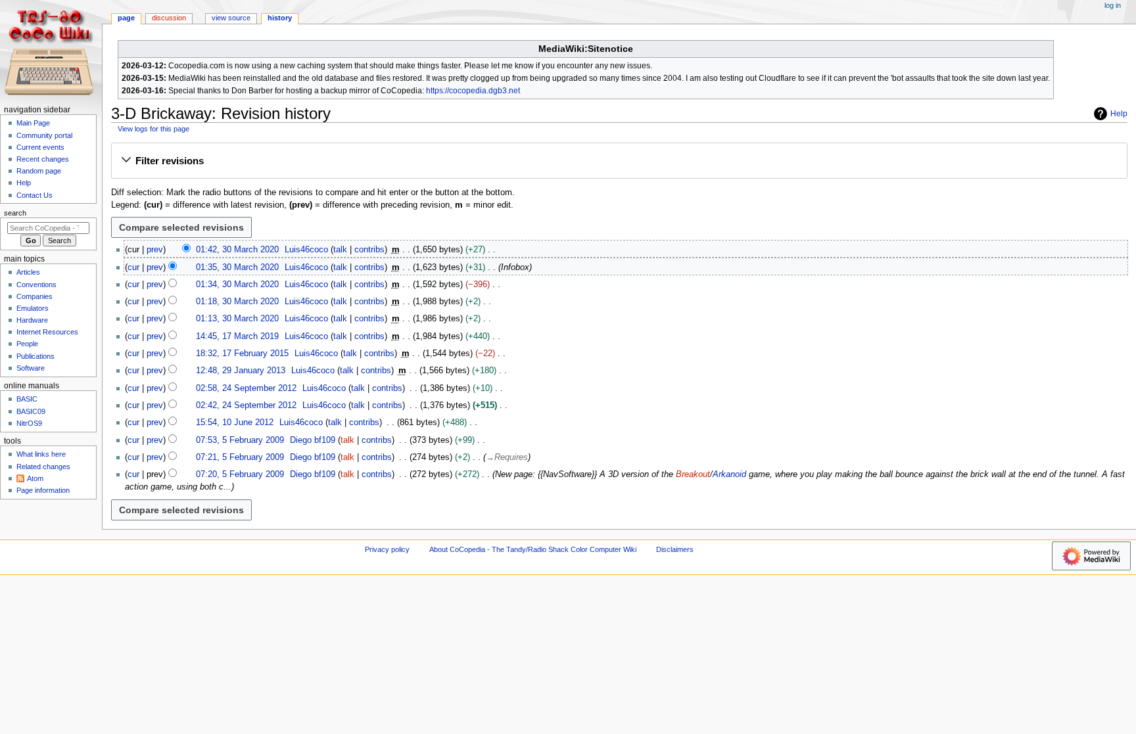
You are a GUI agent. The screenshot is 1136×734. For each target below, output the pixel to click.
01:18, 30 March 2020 (237, 301)
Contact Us (34, 195)
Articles (28, 272)
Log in (1112, 5)
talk (340, 249)
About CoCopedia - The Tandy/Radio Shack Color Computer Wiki (532, 549)
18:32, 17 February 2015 (242, 353)
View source (231, 18)
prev (155, 249)
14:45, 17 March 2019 (237, 336)
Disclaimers (675, 549)
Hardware (32, 320)
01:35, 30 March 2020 (237, 267)
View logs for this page (153, 129)
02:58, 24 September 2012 (246, 388)
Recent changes (42, 159)
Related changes (43, 466)
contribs (369, 249)
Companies (34, 296)
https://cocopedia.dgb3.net (473, 90)
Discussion (169, 18)
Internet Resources (47, 332)
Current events (40, 147)
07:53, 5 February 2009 (240, 440)
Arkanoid (729, 474)
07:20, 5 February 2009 (240, 474)
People (27, 344)
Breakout (693, 474)
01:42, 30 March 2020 (237, 249)
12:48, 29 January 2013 (240, 370)
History (280, 18)
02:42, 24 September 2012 (246, 405)
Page (126, 18)
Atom (35, 478)
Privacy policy (387, 549)
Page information (43, 490)
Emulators (32, 308)
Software (30, 368)
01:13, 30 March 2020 (237, 318)
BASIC (26, 399)
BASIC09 (30, 411)
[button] (619, 161)
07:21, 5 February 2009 (240, 457)
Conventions (36, 284)
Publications (35, 356)
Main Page (33, 123)
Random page (38, 171)
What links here (41, 454)
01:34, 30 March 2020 (237, 284)
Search (15, 213)
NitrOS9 (29, 423)
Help (1118, 113)
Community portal (44, 135)
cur (133, 267)
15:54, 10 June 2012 (234, 422)
